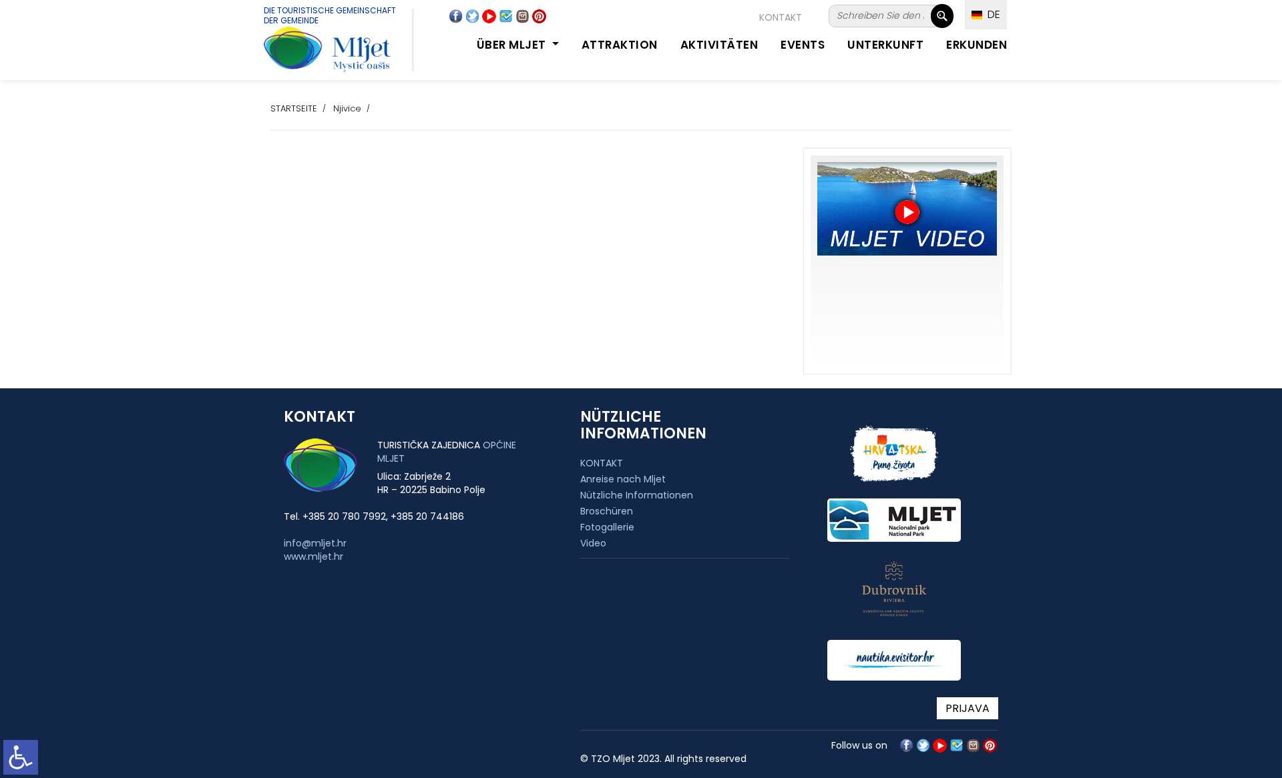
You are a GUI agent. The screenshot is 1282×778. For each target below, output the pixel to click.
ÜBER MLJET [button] (513, 45)
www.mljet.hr (313, 556)
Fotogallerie (607, 527)
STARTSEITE (293, 108)
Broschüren (606, 511)
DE (991, 14)
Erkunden (976, 45)
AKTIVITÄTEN (719, 45)
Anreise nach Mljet (623, 479)
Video (593, 543)
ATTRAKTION (620, 45)
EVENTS (803, 45)
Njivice (347, 108)
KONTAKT (780, 17)
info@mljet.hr (315, 543)
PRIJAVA (967, 708)
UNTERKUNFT (885, 45)
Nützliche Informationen (636, 495)
